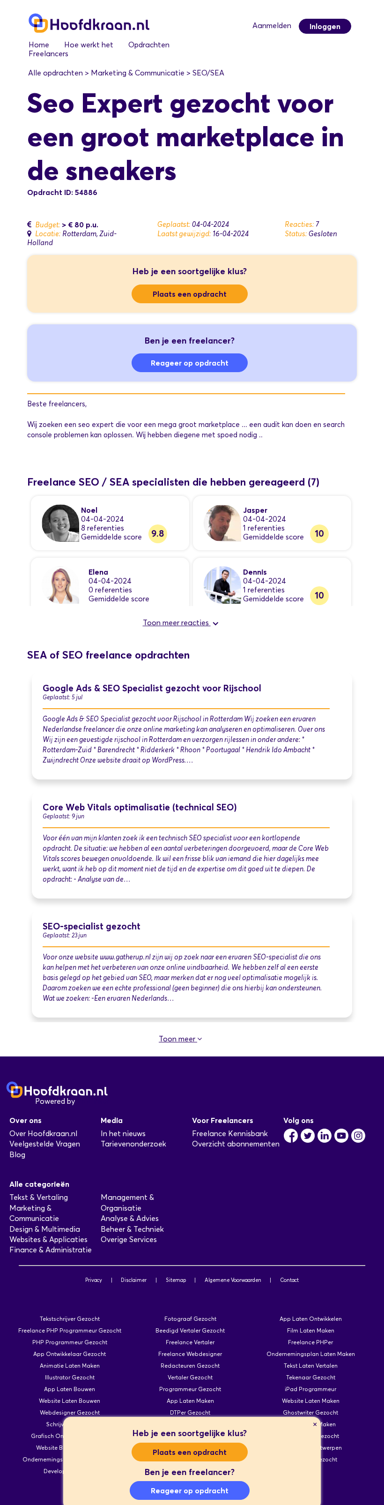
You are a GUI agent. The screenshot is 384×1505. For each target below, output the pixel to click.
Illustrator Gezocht (70, 1377)
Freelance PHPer (310, 1342)
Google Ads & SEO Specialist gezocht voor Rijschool (152, 688)
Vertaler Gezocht (190, 1377)
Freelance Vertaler (190, 1342)
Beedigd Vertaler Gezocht (190, 1330)
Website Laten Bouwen (69, 1400)
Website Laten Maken (311, 1400)
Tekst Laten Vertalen (311, 1365)
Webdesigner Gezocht (70, 1412)
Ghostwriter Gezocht (310, 1412)
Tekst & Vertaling (38, 1197)
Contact (289, 1280)
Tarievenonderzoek (133, 1143)
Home (39, 44)
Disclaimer (134, 1280)
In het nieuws (123, 1133)
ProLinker (93, 1101)
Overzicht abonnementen (236, 1143)
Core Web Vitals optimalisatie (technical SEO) (140, 807)
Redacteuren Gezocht (190, 1365)
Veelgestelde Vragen (44, 1143)
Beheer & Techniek (132, 1229)
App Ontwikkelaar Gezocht (69, 1353)
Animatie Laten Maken (70, 1365)
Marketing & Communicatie (34, 1213)
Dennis (255, 572)
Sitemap (176, 1280)
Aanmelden (271, 25)
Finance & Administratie (50, 1249)
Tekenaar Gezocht (310, 1377)
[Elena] (60, 584)
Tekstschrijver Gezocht (70, 1318)
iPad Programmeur (310, 1389)
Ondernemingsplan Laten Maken (310, 1353)
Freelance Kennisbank (230, 1133)
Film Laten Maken (310, 1330)
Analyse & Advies (130, 1218)
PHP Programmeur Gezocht (69, 1342)
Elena (98, 572)
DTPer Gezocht (190, 1412)
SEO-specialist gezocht (91, 926)
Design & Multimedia (44, 1229)
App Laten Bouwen (69, 1389)
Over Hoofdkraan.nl (43, 1133)
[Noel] (60, 522)
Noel (89, 510)
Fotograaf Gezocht (190, 1318)
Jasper (255, 510)
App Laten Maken (190, 1400)
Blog (17, 1154)
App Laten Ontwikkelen (311, 1318)
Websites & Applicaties (48, 1239)
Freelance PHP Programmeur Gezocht (69, 1330)
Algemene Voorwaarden (233, 1280)
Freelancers (48, 53)
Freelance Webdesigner (190, 1353)
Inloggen (325, 26)
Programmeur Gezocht (190, 1389)
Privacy (93, 1280)
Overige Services (129, 1239)
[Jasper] (222, 522)
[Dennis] (222, 584)
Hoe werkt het (88, 44)
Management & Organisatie (127, 1202)
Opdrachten (149, 44)
